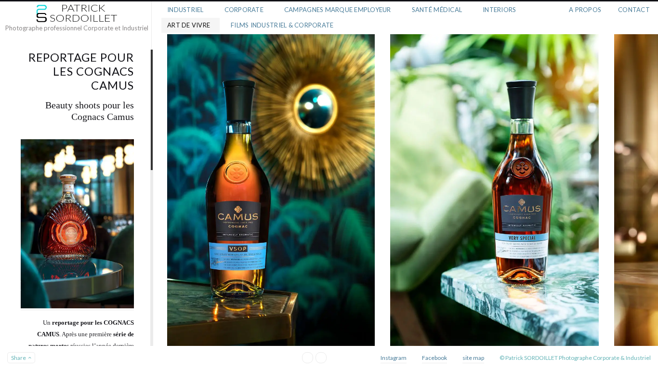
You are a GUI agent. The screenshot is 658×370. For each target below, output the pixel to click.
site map (473, 357)
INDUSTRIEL (185, 9)
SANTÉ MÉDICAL (437, 9)
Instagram (394, 357)
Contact (634, 9)
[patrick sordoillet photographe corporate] (77, 13)
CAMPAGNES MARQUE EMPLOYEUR (337, 9)
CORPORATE (243, 9)
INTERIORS (499, 9)
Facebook (434, 357)
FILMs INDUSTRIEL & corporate (282, 25)
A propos (585, 9)
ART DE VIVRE (188, 25)
